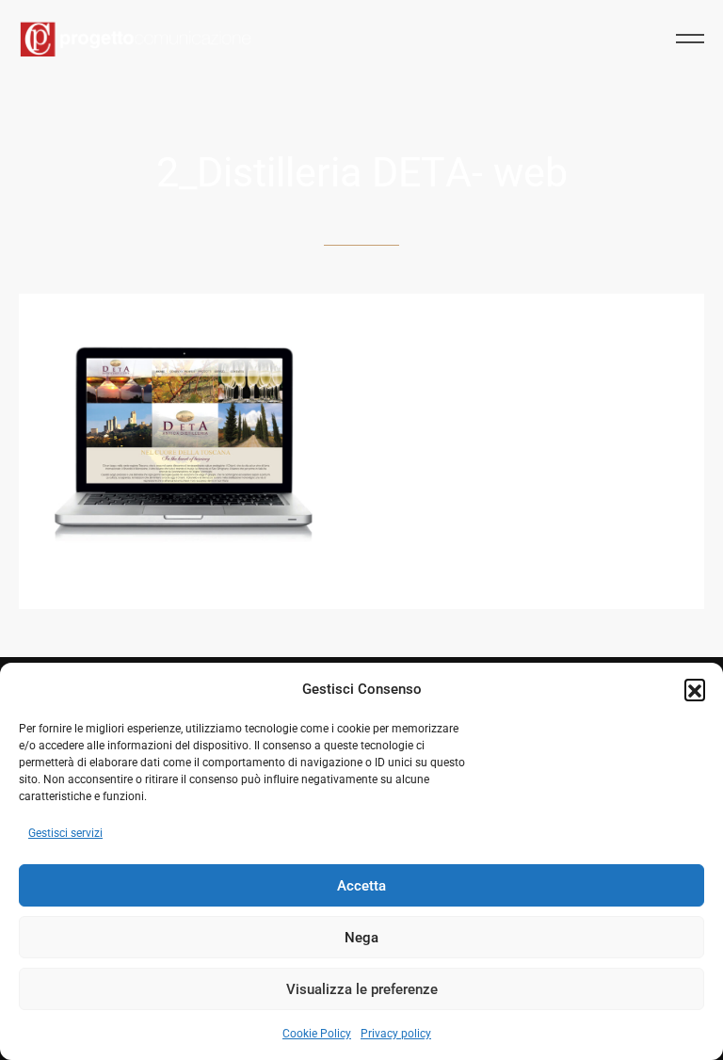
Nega (361, 937)
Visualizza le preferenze (362, 989)
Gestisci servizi (65, 833)
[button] (694, 689)
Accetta (361, 885)
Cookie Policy (316, 1033)
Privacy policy (396, 1033)
